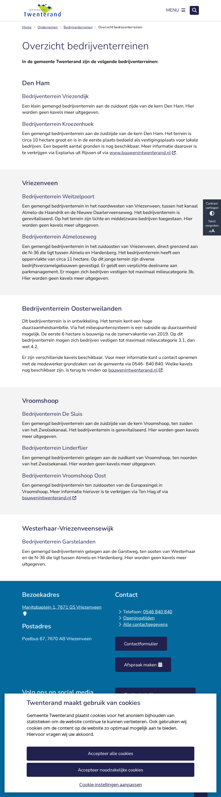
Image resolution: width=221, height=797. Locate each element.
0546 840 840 (157, 612)
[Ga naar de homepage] (42, 10)
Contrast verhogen (212, 205)
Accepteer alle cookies (110, 753)
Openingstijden (139, 618)
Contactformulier (141, 644)
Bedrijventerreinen (78, 27)
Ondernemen (47, 27)
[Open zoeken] (194, 10)
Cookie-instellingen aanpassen (110, 784)
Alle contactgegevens (145, 624)
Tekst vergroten (212, 223)
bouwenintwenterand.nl (133, 370)
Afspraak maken (140, 665)
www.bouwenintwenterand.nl (140, 153)
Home (27, 27)
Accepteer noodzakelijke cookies (110, 770)
